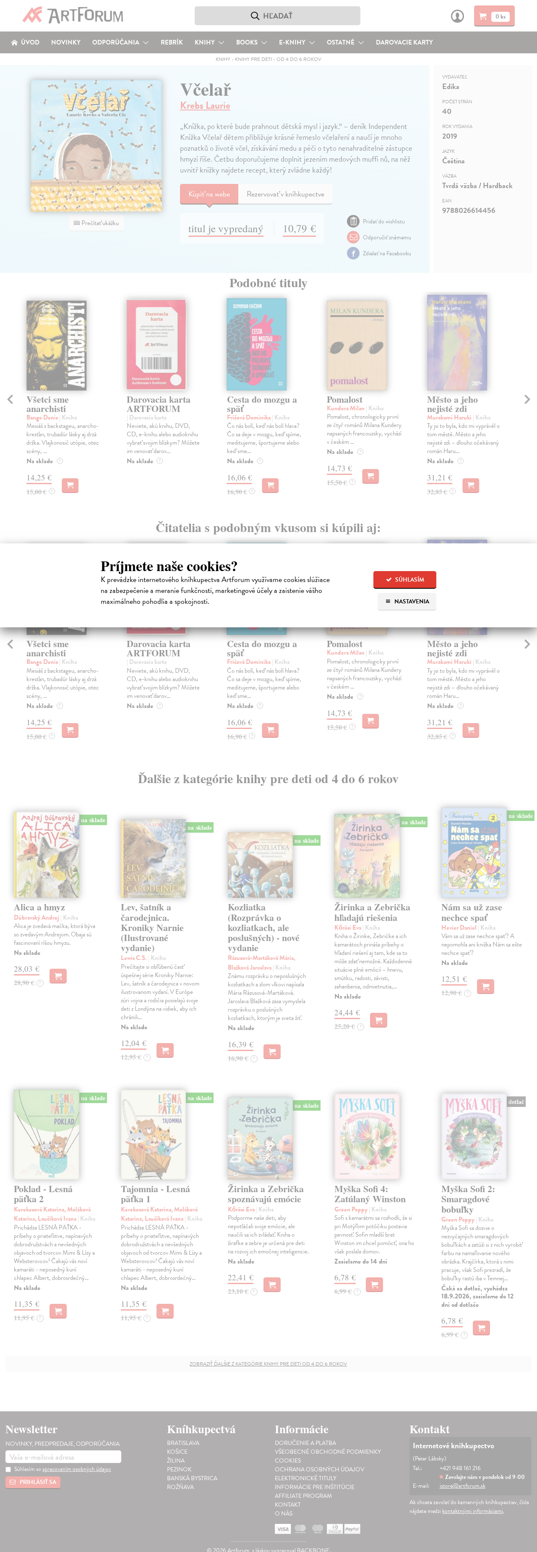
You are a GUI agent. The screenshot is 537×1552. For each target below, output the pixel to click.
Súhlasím (409, 579)
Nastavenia (411, 601)
